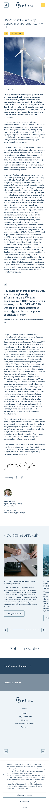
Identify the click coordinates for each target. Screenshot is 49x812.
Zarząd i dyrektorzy (24, 717)
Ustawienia (24, 801)
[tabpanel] (24, 718)
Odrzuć (24, 807)
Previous (6, 751)
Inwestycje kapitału (17, 33)
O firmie (24, 713)
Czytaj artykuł (12, 613)
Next (43, 751)
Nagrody (24, 720)
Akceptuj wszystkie (24, 795)
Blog (6, 33)
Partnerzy (24, 727)
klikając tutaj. (24, 788)
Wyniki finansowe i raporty (24, 724)
